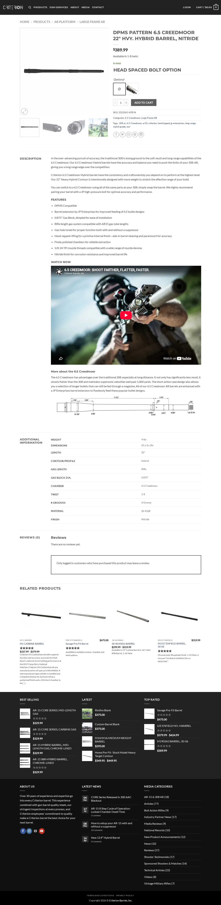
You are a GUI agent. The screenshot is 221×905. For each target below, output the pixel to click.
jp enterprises (177, 123)
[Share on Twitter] (122, 134)
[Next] (102, 71)
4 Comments (99, 841)
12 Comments (101, 830)
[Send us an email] (35, 831)
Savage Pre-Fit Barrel (77, 643)
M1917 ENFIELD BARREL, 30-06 (172, 645)
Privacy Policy (125, 895)
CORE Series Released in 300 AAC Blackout (111, 798)
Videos (148, 876)
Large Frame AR (92, 22)
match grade (119, 126)
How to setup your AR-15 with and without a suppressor (111, 824)
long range (190, 123)
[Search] (29, 7)
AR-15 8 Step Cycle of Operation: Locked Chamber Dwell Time (110, 810)
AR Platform (64, 22)
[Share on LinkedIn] (141, 134)
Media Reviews (153, 823)
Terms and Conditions (100, 895)
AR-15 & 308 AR (154, 796)
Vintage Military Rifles (157, 883)
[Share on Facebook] (116, 134)
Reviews (149, 850)
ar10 (145, 123)
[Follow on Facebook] (23, 831)
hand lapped (164, 123)
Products (40, 7)
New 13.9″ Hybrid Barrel (105, 837)
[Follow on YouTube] (42, 831)
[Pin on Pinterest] (135, 134)
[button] (187, 7)
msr (128, 126)
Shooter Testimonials (156, 856)
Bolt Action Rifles (154, 810)
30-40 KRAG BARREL (123, 643)
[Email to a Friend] (129, 134)
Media (85, 7)
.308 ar (122, 123)
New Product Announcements (162, 836)
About (74, 7)
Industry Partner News (157, 816)
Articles (148, 803)
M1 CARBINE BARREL (32, 643)
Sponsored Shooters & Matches (162, 863)
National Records (154, 830)
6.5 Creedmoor (132, 118)
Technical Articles (154, 870)
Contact (98, 7)
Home (24, 22)
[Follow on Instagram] (29, 831)
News (147, 843)
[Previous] (26, 71)
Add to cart (143, 102)
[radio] (119, 89)
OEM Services (59, 7)
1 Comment (100, 815)
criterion (152, 123)
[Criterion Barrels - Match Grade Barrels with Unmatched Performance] (13, 7)
